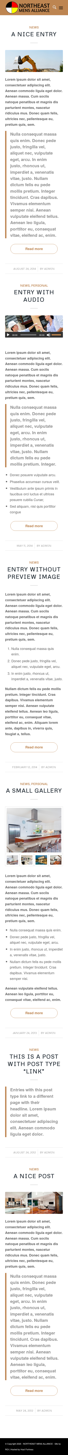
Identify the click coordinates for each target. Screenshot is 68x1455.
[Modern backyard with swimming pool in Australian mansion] (41, 860)
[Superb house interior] (27, 860)
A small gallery (34, 790)
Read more (34, 248)
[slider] (57, 335)
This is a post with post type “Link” (34, 1064)
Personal (39, 285)
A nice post (34, 1175)
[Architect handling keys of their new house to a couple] (34, 326)
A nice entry (34, 34)
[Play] (8, 335)
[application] (34, 335)
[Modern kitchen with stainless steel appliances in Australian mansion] (34, 830)
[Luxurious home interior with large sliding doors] (56, 860)
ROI (7, 1449)
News (34, 27)
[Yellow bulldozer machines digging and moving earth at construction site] (34, 61)
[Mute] (48, 335)
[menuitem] (52, 7)
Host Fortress (27, 1449)
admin (49, 268)
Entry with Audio (34, 295)
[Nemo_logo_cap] (28, 7)
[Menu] (61, 7)
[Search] (52, 7)
